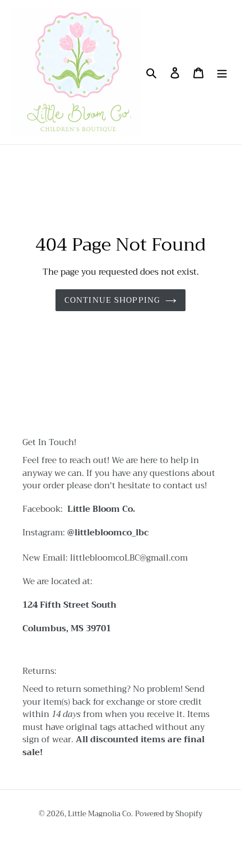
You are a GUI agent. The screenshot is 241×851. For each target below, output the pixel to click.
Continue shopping (112, 300)
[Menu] (222, 72)
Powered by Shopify (168, 813)
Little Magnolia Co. (100, 813)
